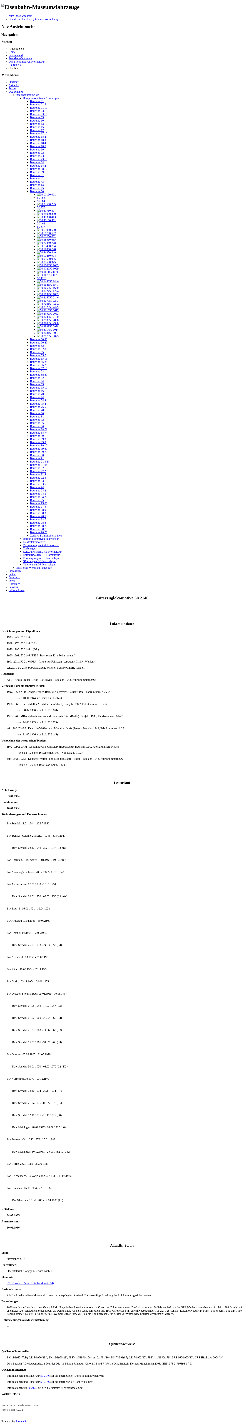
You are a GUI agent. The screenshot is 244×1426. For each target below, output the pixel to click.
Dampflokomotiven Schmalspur (41, 538)
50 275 (41, 207)
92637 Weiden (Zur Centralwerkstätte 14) (30, 1283)
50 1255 (41, 278)
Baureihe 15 (37, 126)
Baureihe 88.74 (38, 432)
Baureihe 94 (37, 487)
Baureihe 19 (37, 149)
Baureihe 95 (37, 500)
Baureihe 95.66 (38, 503)
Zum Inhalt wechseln (20, 15)
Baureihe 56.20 (38, 365)
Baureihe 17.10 (38, 133)
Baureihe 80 (37, 413)
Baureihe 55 (37, 352)
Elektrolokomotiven (34, 541)
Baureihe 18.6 (38, 146)
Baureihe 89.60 (38, 448)
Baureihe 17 (37, 130)
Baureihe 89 (37, 435)
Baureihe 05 (37, 117)
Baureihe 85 (37, 422)
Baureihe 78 (37, 410)
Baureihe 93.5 (38, 484)
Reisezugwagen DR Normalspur (41, 558)
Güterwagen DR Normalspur (39, 564)
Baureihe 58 (37, 371)
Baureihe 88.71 (38, 429)
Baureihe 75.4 (38, 403)
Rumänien (14, 583)
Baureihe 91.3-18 (40, 461)
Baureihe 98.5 (38, 516)
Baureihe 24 (37, 162)
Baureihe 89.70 (38, 451)
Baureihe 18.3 (38, 139)
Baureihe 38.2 (38, 165)
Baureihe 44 (37, 184)
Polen (12, 580)
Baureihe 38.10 (38, 168)
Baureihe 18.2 (38, 136)
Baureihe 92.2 (38, 471)
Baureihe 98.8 (38, 522)
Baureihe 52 (37, 345)
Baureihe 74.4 (38, 400)
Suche (12, 88)
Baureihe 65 (37, 384)
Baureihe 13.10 (38, 123)
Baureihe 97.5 (38, 506)
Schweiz (13, 587)
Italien (12, 574)
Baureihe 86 (37, 426)
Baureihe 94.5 (38, 493)
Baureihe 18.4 (38, 143)
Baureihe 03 (37, 110)
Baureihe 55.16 (38, 358)
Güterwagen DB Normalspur (39, 561)
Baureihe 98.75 (38, 529)
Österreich (14, 577)
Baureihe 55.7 (38, 355)
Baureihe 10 (37, 120)
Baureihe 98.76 (38, 532)
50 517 (41, 226)
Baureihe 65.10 (38, 387)
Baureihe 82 (37, 419)
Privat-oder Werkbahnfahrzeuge (34, 567)
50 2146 (45, 1375)
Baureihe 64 (37, 381)
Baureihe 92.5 (38, 477)
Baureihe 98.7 (38, 519)
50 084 (41, 200)
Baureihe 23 (37, 155)
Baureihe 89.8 (38, 442)
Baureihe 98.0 (38, 509)
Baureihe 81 (37, 416)
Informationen (16, 590)
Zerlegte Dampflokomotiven (46, 535)
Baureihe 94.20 (38, 496)
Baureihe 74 (37, 397)
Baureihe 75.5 (38, 406)
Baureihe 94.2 (38, 490)
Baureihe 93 (37, 480)
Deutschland (16, 91)
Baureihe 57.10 (38, 368)
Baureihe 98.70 (38, 525)
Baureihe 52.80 (38, 348)
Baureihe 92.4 (38, 474)
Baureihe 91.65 (38, 464)
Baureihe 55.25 (38, 361)
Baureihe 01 (37, 101)
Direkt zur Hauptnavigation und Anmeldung (33, 19)
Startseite (14, 81)
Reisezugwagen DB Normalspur (41, 554)
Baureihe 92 (37, 467)
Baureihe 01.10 (38, 107)
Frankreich (15, 570)
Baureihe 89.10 (38, 445)
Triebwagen (29, 548)
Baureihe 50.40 (38, 342)
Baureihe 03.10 (38, 114)
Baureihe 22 (37, 152)
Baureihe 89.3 (38, 439)
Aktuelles (14, 85)
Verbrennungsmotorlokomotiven (41, 545)
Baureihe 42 (37, 178)
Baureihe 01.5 (38, 104)
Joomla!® (21, 1421)
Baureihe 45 (37, 188)
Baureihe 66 (37, 390)
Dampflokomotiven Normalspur (41, 98)
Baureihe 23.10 (38, 159)
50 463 (41, 223)
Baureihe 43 (37, 181)
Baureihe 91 (37, 458)
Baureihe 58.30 (38, 374)
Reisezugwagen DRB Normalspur (42, 551)
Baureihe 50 (37, 191)
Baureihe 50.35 (38, 339)
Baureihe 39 (37, 172)
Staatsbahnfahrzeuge (27, 94)
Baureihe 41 (37, 175)
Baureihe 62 (37, 377)
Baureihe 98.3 (38, 513)
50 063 (41, 197)
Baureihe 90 (37, 455)
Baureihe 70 (37, 394)
